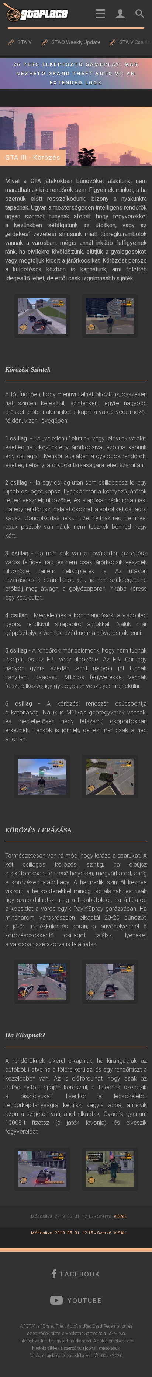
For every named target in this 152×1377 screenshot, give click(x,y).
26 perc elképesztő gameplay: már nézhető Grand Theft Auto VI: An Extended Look (75, 73)
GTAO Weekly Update (76, 42)
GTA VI (25, 42)
